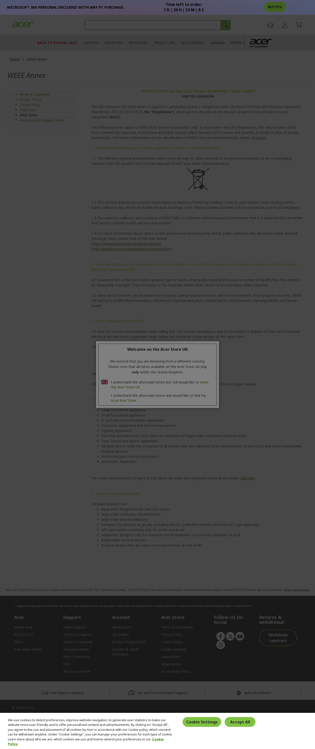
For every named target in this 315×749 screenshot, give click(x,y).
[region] (157, 731)
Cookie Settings (202, 722)
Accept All (240, 722)
